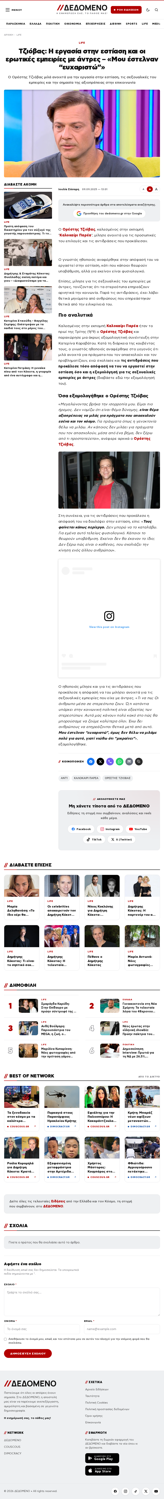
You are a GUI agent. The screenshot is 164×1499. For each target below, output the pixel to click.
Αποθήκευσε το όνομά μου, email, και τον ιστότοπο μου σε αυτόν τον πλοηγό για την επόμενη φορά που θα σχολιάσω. (78, 1341)
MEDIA (156, 23)
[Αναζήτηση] (156, 10)
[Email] (129, 761)
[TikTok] (136, 1491)
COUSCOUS (12, 1446)
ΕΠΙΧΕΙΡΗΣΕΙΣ (96, 23)
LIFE (145, 23)
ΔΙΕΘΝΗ (115, 23)
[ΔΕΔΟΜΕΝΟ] (30, 1384)
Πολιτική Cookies (96, 1402)
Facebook (84, 829)
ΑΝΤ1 (64, 778)
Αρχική (8, 35)
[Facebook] (91, 761)
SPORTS (131, 23)
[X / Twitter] (100, 761)
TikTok (97, 839)
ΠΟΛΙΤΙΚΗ (53, 23)
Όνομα (10, 1321)
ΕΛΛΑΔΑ (36, 23)
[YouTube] (156, 1491)
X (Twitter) (124, 839)
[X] (146, 1491)
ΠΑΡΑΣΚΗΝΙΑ (15, 23)
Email (89, 1321)
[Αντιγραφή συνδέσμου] (139, 761)
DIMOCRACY (12, 1453)
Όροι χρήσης (94, 1415)
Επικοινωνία (93, 1422)
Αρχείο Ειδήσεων (97, 1389)
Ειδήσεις (58, 1201)
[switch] (148, 10)
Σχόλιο (10, 1284)
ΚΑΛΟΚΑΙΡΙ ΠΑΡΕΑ (86, 778)
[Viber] (110, 761)
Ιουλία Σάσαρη (68, 189)
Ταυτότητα (92, 1396)
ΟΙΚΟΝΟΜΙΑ (72, 23)
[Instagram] (125, 1491)
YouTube (140, 829)
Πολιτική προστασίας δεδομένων (107, 1409)
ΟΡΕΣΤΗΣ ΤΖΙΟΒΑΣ (118, 778)
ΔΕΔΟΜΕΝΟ (53, 1206)
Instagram (113, 829)
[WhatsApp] (119, 761)
